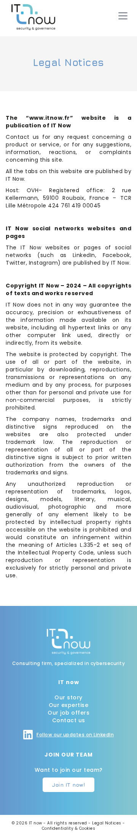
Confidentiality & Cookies (69, 828)
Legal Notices (106, 823)
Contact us (68, 720)
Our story (68, 697)
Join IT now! (68, 784)
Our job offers (68, 713)
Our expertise (69, 705)
